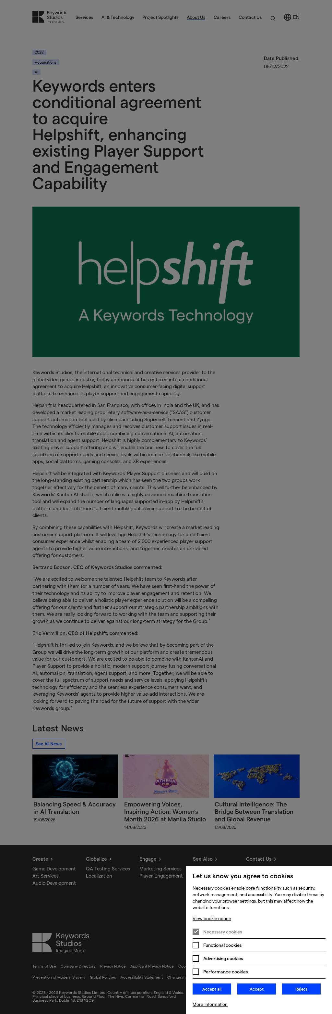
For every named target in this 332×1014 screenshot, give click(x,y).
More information (210, 1004)
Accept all (211, 989)
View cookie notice (212, 918)
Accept (257, 989)
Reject (301, 989)
